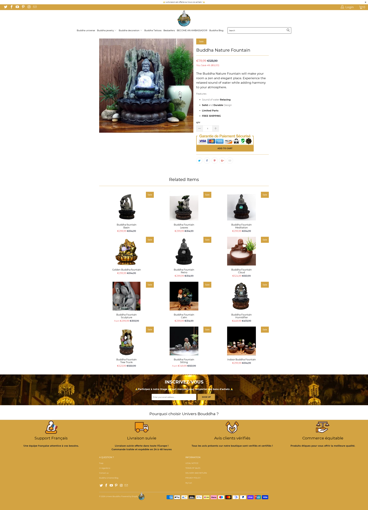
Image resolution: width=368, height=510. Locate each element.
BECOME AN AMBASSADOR (192, 30)
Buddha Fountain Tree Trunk (126, 341)
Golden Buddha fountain (126, 251)
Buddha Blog (216, 30)
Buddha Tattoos (152, 30)
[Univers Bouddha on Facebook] (11, 7)
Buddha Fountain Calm (184, 296)
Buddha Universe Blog (108, 478)
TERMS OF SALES (192, 468)
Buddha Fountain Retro (184, 251)
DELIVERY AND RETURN (196, 473)
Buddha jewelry (105, 30)
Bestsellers (169, 30)
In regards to (104, 468)
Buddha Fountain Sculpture (126, 296)
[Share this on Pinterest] (214, 160)
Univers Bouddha (113, 496)
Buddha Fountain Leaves (184, 206)
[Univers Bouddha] (184, 18)
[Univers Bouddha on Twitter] (5, 7)
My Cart (188, 483)
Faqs (101, 463)
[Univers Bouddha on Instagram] (29, 7)
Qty (198, 122)
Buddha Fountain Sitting (184, 341)
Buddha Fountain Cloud (241, 251)
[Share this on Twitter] (199, 160)
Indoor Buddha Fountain (241, 341)
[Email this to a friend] (230, 160)
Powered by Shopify (129, 496)
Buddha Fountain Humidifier (241, 296)
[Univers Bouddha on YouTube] (17, 7)
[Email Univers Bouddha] (34, 7)
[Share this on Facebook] (207, 160)
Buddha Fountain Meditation (241, 206)
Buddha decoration (129, 30)
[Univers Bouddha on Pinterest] (23, 7)
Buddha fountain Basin (126, 206)
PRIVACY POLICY (193, 478)
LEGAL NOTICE (191, 463)
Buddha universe (86, 30)
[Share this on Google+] (222, 160)
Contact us (104, 473)
